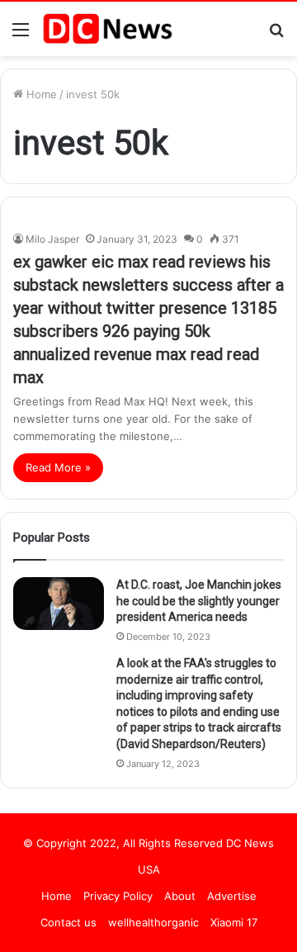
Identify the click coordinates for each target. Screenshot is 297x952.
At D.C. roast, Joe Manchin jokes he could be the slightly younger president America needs (198, 600)
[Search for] (276, 35)
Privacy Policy (118, 895)
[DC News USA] (107, 29)
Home (40, 94)
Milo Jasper (52, 239)
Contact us (68, 922)
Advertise (232, 895)
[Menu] (20, 35)
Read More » (58, 467)
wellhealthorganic (153, 922)
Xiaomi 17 (233, 922)
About (180, 895)
